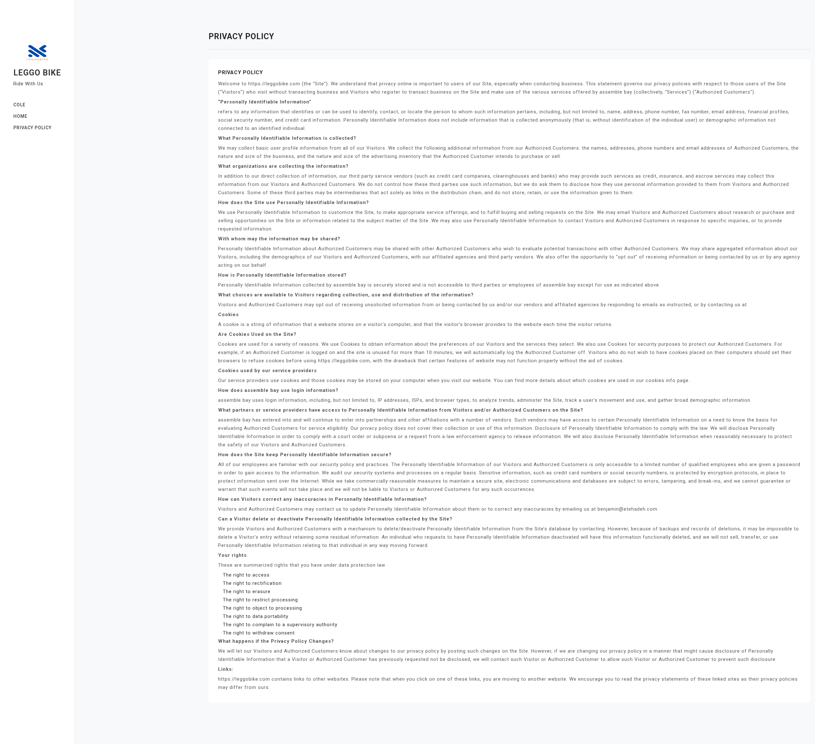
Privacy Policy (32, 127)
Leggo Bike (37, 72)
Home (20, 116)
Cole (19, 104)
